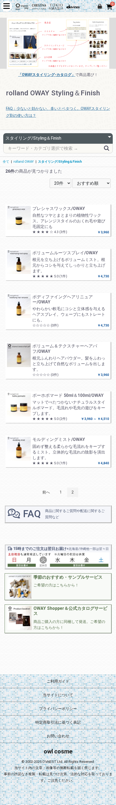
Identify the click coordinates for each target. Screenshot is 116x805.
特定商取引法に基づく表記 (58, 722)
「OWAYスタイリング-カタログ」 (46, 74)
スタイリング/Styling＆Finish (60, 162)
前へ (46, 492)
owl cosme (58, 751)
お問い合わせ (58, 736)
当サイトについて (58, 695)
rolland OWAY (23, 162)
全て (6, 162)
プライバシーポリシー (58, 708)
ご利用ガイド (58, 681)
